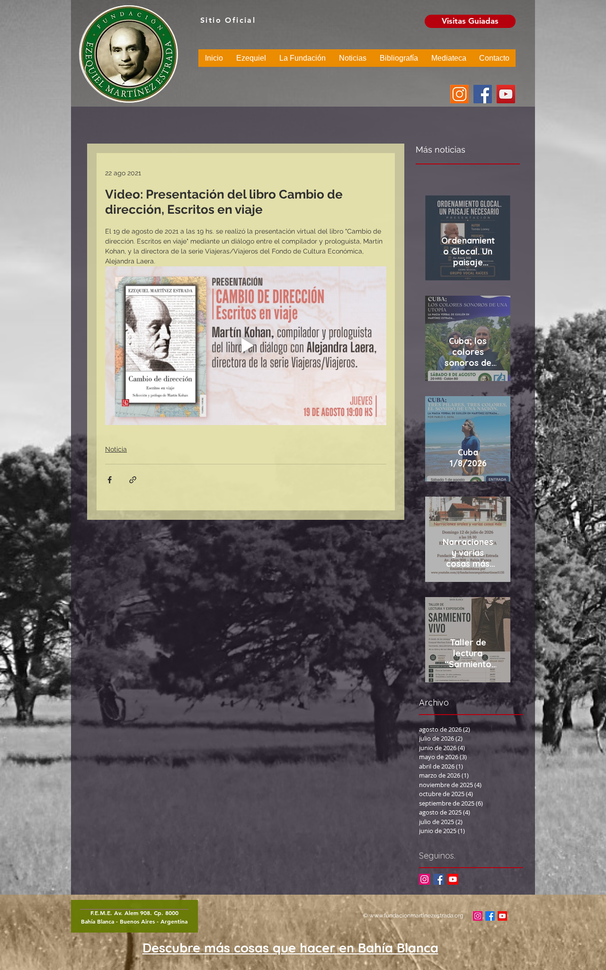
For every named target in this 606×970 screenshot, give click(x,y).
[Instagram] (424, 879)
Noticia (116, 449)
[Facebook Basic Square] (438, 879)
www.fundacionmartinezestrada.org (416, 915)
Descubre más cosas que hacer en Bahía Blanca (290, 948)
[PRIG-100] (459, 94)
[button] (251, 61)
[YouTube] (506, 94)
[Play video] (245, 345)
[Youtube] (452, 879)
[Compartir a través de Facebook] (109, 479)
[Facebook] (482, 94)
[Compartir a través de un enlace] (132, 479)
